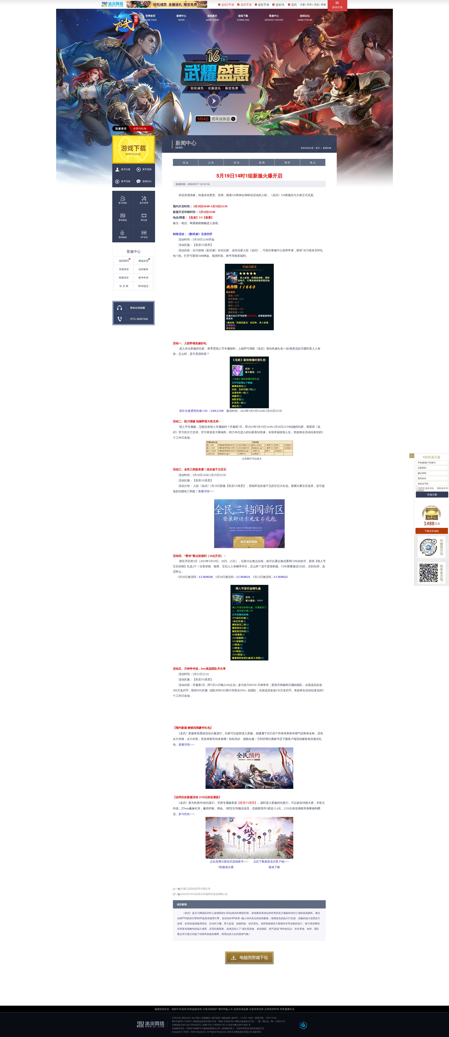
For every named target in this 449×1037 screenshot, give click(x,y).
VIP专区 (144, 237)
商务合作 (186, 1017)
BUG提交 (143, 286)
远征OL (280, 4)
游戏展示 (212, 15)
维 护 (287, 162)
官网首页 (150, 15)
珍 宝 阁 (123, 286)
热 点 (313, 162)
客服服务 (206, 1017)
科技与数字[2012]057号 (239, 1024)
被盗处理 (143, 260)
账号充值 (125, 181)
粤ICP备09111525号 (182, 1021)
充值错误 (124, 269)
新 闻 (262, 162)
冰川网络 (112, 4)
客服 (323, 4)
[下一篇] (176, 893)
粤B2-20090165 (226, 1021)
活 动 (236, 162)
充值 (316, 4)
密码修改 (123, 237)
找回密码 (124, 260)
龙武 (294, 4)
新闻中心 (181, 15)
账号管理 (144, 202)
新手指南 (147, 169)
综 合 (185, 162)
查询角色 (123, 219)
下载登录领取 (431, 531)
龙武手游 (246, 4)
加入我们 (196, 1017)
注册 (302, 4)
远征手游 (263, 4)
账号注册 (125, 169)
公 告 (211, 162)
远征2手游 (227, 4)
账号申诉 (143, 277)
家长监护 (216, 1017)
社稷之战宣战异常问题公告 (195, 888)
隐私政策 (226, 1017)
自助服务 (143, 269)
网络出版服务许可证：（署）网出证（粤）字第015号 (260, 1021)
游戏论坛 (305, 15)
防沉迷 (144, 219)
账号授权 (123, 202)
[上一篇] (176, 888)
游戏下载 (243, 15)
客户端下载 (249, 957)
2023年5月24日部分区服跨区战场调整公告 (204, 894)
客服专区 (124, 277)
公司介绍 (176, 1017)
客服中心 (274, 15)
